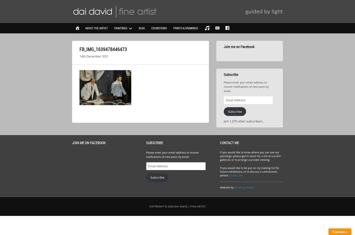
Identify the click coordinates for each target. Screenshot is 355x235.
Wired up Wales (244, 187)
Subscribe (235, 112)
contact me (236, 175)
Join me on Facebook (239, 46)
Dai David (114, 11)
